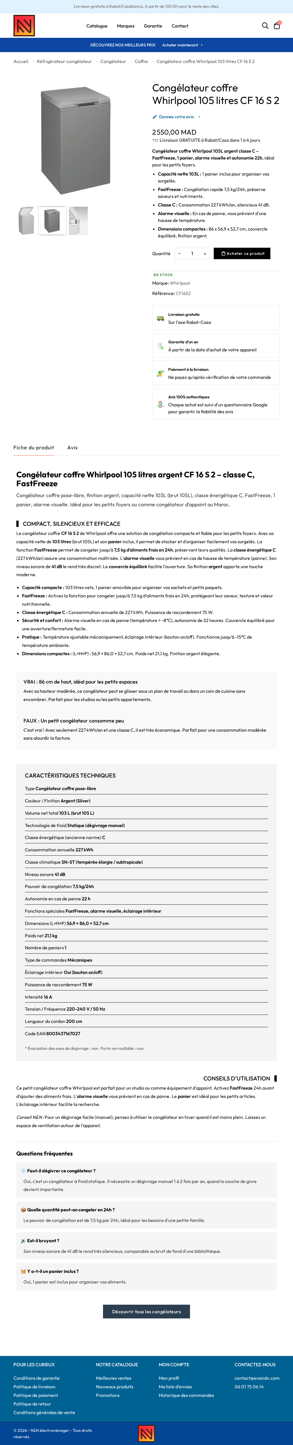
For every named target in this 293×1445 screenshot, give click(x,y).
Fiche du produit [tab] (33, 447)
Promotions (108, 1395)
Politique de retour (32, 1404)
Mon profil (169, 1378)
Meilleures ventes (113, 1378)
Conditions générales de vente (44, 1412)
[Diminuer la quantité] (179, 252)
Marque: (160, 283)
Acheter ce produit (245, 253)
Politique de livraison (34, 1386)
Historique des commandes (186, 1395)
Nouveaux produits (114, 1386)
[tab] (72, 449)
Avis (72, 447)
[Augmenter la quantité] (205, 253)
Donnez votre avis (173, 116)
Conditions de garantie (36, 1378)
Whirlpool (180, 283)
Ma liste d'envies (175, 1386)
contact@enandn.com (257, 1378)
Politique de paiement (35, 1395)
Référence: (163, 293)
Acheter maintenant (180, 45)
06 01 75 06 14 (249, 1386)
